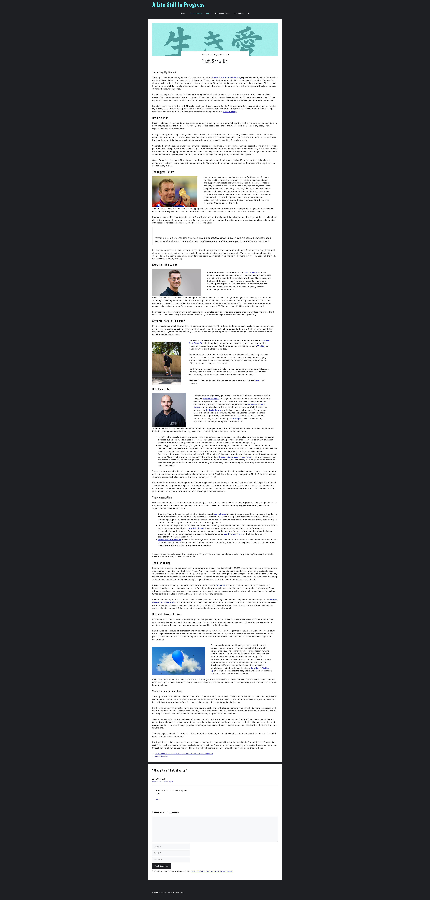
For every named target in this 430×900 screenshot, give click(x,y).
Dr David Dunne (213, 410)
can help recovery (233, 534)
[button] (249, 13)
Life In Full (238, 13)
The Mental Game (222, 13)
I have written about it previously (236, 457)
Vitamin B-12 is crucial (169, 540)
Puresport (237, 419)
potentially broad (195, 528)
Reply (158, 799)
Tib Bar (261, 346)
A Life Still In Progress (178, 4)
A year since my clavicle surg (226, 77)
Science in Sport (211, 399)
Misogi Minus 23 (161, 756)
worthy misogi (230, 112)
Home (183, 13)
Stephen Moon (207, 55)
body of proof (220, 514)
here (257, 380)
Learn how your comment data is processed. (212, 871)
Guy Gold (220, 585)
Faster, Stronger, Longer (200, 13)
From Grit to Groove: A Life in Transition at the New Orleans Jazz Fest (184, 754)
